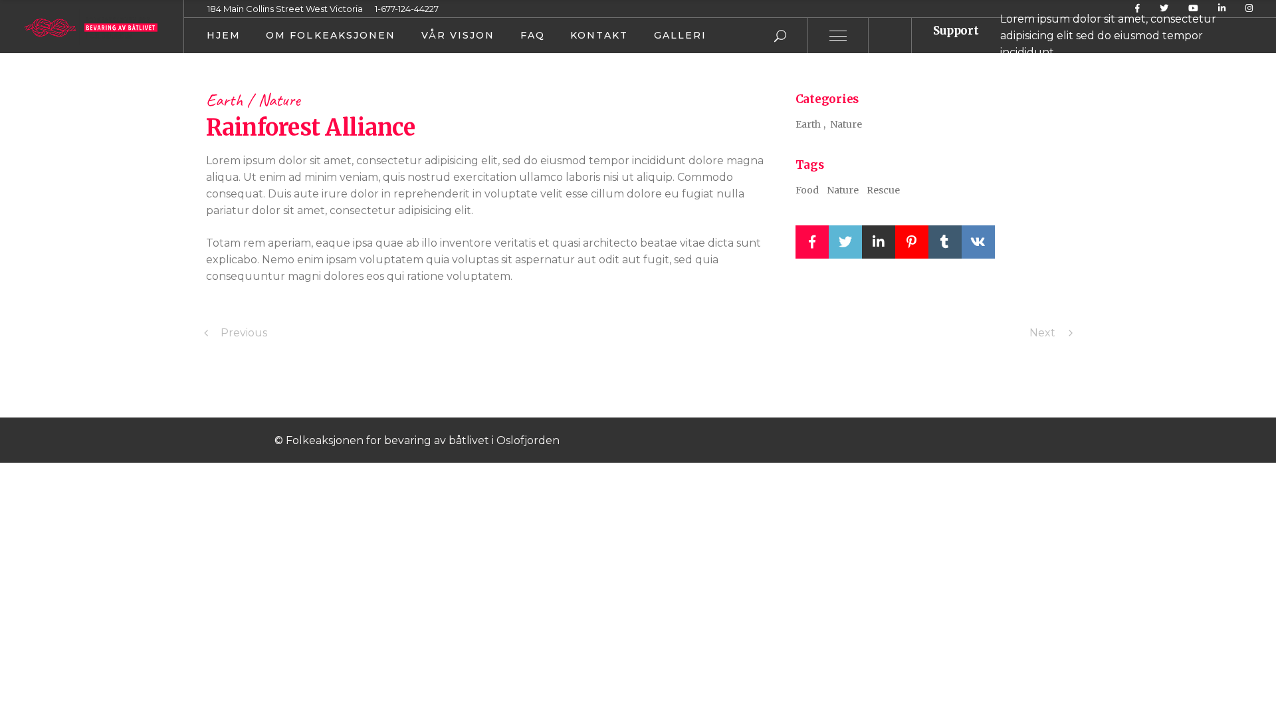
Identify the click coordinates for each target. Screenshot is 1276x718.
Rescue (883, 190)
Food (807, 190)
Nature (279, 100)
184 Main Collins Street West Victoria (285, 8)
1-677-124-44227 (407, 8)
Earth (226, 100)
